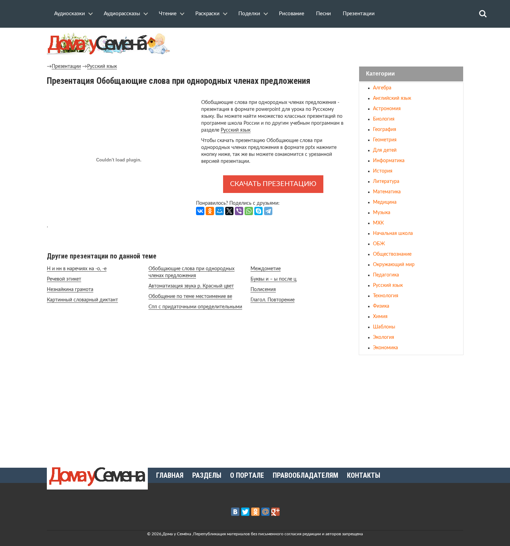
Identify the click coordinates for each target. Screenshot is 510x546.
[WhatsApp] (249, 211)
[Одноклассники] (210, 211)
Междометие (265, 268)
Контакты (363, 475)
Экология (383, 337)
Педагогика (386, 275)
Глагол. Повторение (272, 300)
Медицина (385, 202)
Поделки (249, 13)
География (384, 129)
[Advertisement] (411, 408)
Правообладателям (305, 475)
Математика (387, 192)
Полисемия (263, 289)
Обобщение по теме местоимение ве (190, 296)
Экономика (385, 347)
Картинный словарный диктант (82, 300)
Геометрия (385, 140)
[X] (229, 211)
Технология (385, 295)
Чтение (168, 13)
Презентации (359, 13)
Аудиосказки (69, 13)
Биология (383, 119)
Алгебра (382, 88)
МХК (378, 223)
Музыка (381, 212)
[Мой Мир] (219, 211)
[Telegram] (268, 211)
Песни (323, 13)
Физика (381, 306)
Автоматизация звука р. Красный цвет (191, 286)
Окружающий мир (394, 264)
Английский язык (392, 98)
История (382, 171)
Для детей (385, 150)
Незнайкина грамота (70, 289)
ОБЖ (379, 243)
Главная (170, 475)
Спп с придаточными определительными (195, 307)
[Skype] (258, 211)
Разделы (206, 475)
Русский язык (102, 66)
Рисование (291, 13)
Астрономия (387, 108)
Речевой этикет (64, 279)
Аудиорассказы (122, 13)
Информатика (389, 160)
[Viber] (239, 211)
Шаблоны (384, 327)
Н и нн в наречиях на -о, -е (77, 268)
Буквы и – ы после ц (273, 279)
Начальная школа (393, 233)
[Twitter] (245, 512)
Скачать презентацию (273, 183)
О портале (247, 475)
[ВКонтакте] (200, 211)
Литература (386, 181)
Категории (380, 74)
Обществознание (392, 254)
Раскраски (207, 13)
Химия (380, 316)
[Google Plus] (275, 512)
